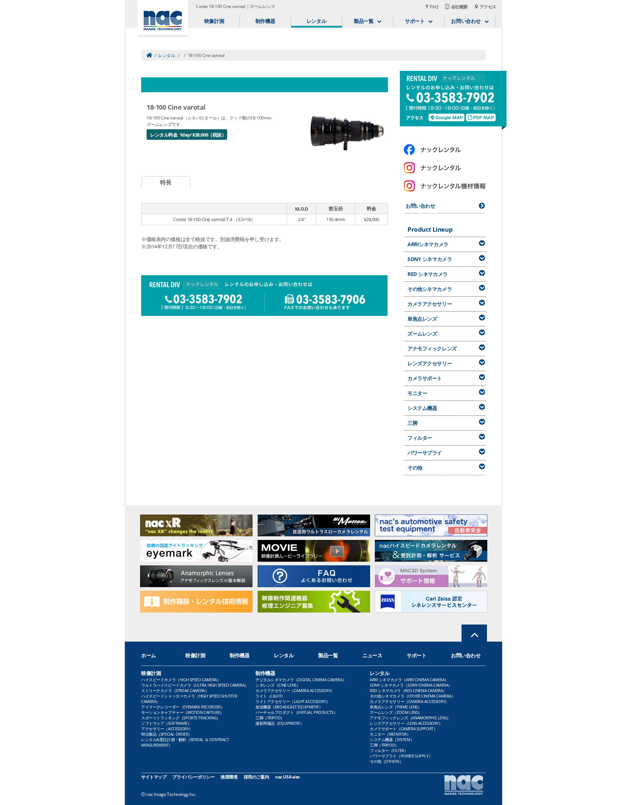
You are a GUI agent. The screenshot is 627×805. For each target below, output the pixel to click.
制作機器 (265, 20)
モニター (417, 393)
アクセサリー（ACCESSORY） (167, 728)
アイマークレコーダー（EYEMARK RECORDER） (182, 707)
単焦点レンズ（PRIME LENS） (395, 707)
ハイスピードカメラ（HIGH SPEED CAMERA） (181, 679)
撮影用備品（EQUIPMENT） (279, 723)
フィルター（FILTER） (389, 750)
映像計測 (214, 20)
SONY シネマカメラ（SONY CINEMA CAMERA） (411, 685)
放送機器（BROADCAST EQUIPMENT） (289, 707)
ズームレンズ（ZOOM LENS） (396, 712)
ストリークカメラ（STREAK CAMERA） (175, 690)
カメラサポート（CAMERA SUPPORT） (403, 728)
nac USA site (287, 777)
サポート (416, 655)
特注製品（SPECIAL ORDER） (166, 734)
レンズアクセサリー (429, 363)
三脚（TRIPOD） (269, 717)
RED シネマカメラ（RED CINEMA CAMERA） (408, 690)
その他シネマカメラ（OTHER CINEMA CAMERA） (412, 696)
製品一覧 (328, 655)
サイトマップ (153, 777)
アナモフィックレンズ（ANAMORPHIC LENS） (410, 717)
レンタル (316, 20)
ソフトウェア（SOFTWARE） (166, 723)
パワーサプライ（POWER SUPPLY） (401, 756)
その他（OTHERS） (386, 761)
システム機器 (422, 407)
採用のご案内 (256, 777)
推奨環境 (229, 777)
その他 (414, 467)
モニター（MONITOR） (390, 734)
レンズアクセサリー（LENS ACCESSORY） (406, 723)
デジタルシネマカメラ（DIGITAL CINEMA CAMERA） (300, 679)
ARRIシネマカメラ (427, 244)
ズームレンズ (422, 333)
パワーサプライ (424, 452)
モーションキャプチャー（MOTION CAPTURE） (182, 712)
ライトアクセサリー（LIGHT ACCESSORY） (292, 701)
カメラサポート (424, 378)
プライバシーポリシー (193, 777)
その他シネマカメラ (429, 288)
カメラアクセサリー (429, 303)
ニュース (372, 655)
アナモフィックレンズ (432, 348)
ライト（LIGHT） (270, 696)
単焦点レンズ (422, 318)
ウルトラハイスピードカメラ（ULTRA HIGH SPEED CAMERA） (195, 685)
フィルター (419, 437)
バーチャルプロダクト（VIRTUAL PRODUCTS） (296, 712)
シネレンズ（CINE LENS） (277, 685)
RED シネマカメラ (427, 274)
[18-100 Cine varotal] (347, 132)
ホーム (148, 655)
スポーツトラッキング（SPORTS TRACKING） (180, 717)
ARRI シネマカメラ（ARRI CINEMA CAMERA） (409, 679)
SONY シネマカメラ (429, 259)
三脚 (412, 422)
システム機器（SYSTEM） (392, 739)
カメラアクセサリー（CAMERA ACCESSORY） (295, 690)
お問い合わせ (420, 205)
